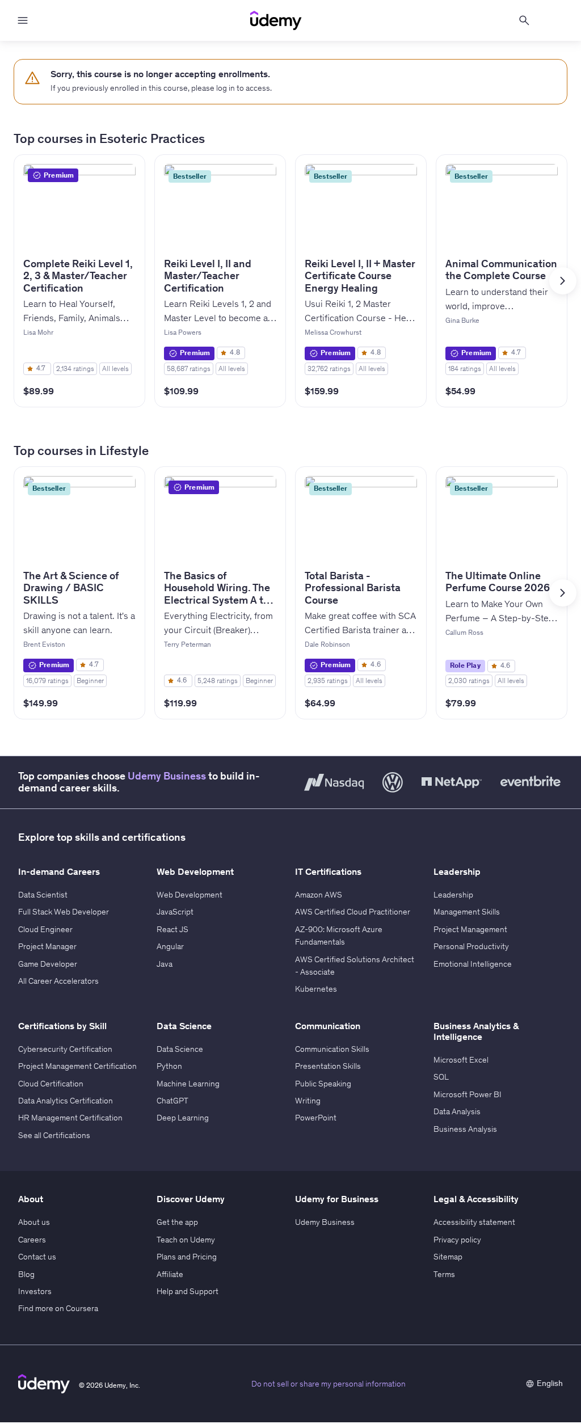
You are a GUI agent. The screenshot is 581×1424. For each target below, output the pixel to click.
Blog (26, 1274)
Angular (170, 946)
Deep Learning (183, 1118)
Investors (35, 1291)
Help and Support (187, 1291)
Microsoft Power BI (467, 1094)
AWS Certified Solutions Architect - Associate (354, 965)
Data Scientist (43, 895)
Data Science (180, 1049)
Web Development (189, 895)
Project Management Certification (77, 1066)
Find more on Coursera (58, 1308)
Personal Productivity (471, 946)
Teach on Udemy (186, 1240)
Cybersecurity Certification (65, 1049)
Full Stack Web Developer (63, 912)
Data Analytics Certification (65, 1101)
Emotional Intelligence (472, 964)
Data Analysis (457, 1111)
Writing (308, 1101)
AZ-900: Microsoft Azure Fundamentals (338, 935)
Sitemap (447, 1257)
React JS (172, 929)
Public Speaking (323, 1083)
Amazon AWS (318, 895)
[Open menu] (22, 20)
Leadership (453, 895)
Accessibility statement (474, 1222)
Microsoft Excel (461, 1060)
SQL (441, 1077)
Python (169, 1066)
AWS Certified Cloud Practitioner (352, 912)
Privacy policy (457, 1240)
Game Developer (47, 964)
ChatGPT (172, 1101)
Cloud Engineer (45, 929)
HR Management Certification (70, 1118)
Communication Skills (332, 1049)
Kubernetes (316, 989)
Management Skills (466, 912)
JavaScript (175, 912)
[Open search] (524, 20)
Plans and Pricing (187, 1257)
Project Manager (47, 946)
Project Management (470, 929)
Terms (444, 1274)
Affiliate (170, 1274)
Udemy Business (167, 776)
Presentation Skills (328, 1066)
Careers (32, 1240)
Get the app (177, 1222)
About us (34, 1222)
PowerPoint (315, 1118)
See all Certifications (54, 1135)
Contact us (37, 1257)
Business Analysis (465, 1129)
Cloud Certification (50, 1083)
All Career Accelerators (58, 981)
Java (164, 964)
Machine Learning (188, 1083)
